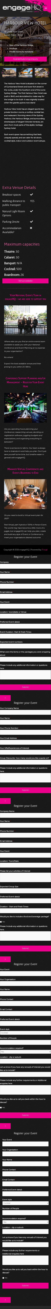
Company (4, 562)
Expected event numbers (11, 642)
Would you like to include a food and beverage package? (24, 917)
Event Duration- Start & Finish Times (15, 632)
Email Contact (6, 1009)
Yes (3, 922)
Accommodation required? (12, 1048)
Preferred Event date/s (10, 622)
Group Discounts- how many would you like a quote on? (24, 758)
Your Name (5, 572)
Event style (4, 1029)
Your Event (4, 602)
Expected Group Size (9, 887)
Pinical (44, 550)
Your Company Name (9, 708)
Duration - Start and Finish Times (14, 907)
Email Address (6, 592)
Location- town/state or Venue (13, 612)
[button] (25, 59)
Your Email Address (9, 738)
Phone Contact (7, 999)
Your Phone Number (9, 728)
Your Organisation (8, 979)
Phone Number (7, 582)
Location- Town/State (9, 861)
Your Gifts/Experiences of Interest (14, 748)
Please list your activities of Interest (15, 871)
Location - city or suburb (10, 1057)
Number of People (8, 1038)
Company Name (7, 811)
